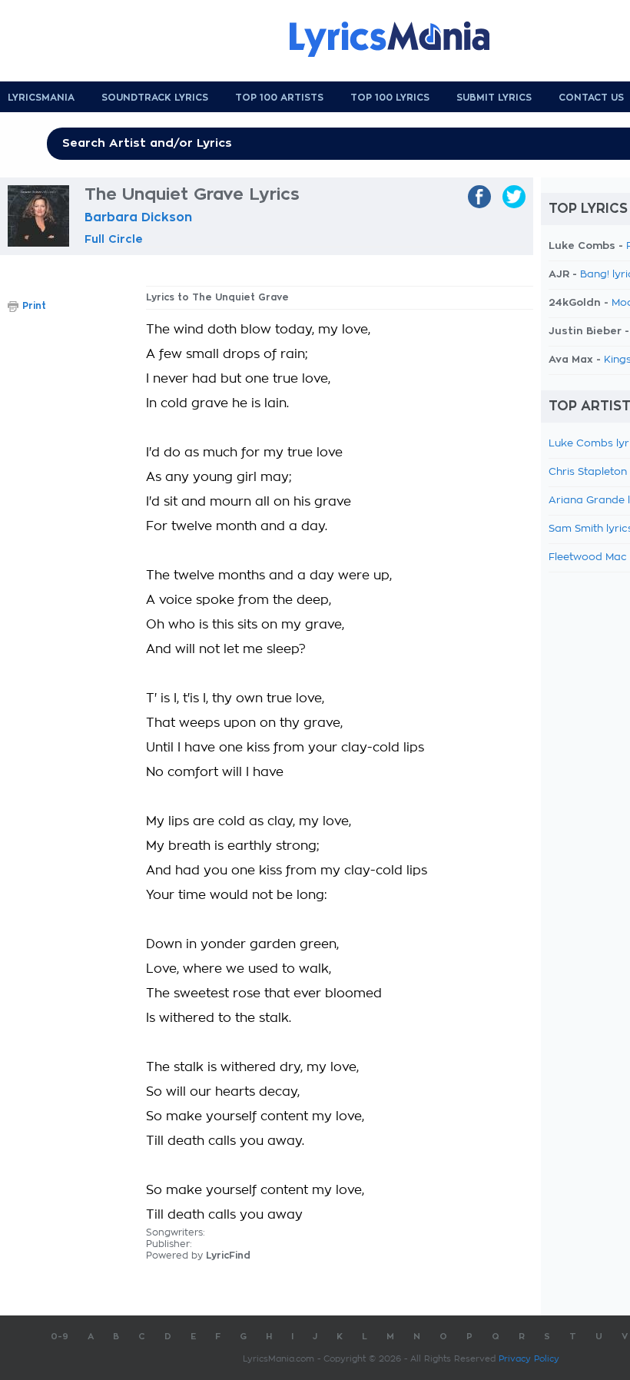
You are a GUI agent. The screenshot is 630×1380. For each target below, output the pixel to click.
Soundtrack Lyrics (154, 97)
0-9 (59, 1336)
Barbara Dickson (138, 217)
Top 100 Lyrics (389, 97)
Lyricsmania (41, 97)
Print (34, 305)
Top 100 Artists (279, 97)
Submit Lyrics (494, 97)
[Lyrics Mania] (401, 39)
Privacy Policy (529, 1359)
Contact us (591, 97)
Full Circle (114, 239)
